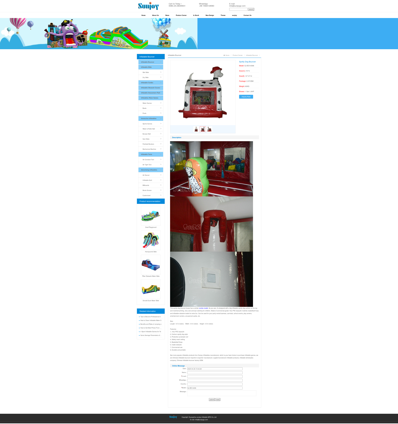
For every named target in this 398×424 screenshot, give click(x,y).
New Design (210, 15)
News (167, 15)
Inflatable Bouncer (147, 56)
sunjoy (234, 15)
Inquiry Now (246, 96)
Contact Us (247, 15)
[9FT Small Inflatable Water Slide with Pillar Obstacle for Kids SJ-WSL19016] (151, 265)
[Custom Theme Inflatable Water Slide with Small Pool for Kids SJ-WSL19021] (151, 289)
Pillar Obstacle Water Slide (151, 276)
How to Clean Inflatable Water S (150, 320)
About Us (155, 15)
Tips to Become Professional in (150, 317)
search (251, 9)
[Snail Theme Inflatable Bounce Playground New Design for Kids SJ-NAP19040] (151, 216)
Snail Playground (150, 227)
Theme (223, 15)
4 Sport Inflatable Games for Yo (150, 331)
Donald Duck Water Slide (151, 300)
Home (143, 15)
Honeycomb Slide (151, 252)
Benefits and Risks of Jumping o (150, 324)
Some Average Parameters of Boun (151, 335)
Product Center (181, 15)
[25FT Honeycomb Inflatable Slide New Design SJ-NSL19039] (151, 240)
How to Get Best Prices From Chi (151, 328)
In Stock (196, 15)
